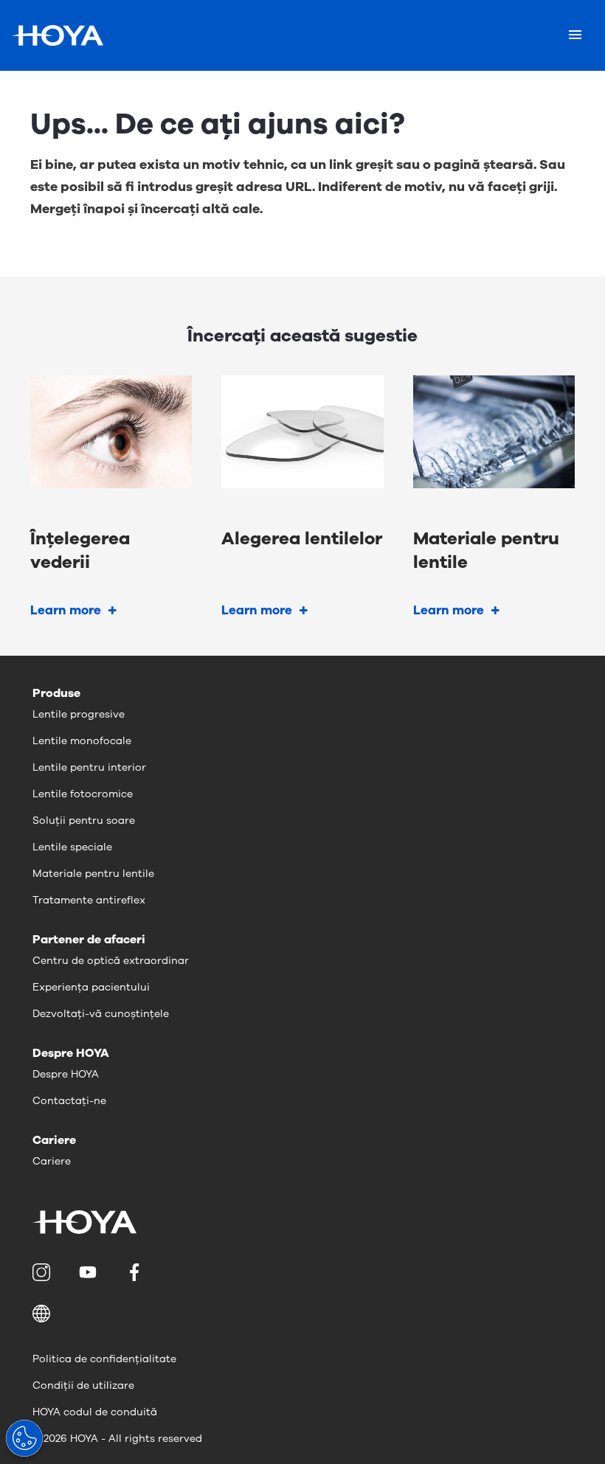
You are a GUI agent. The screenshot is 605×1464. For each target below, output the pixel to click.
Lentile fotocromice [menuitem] (82, 794)
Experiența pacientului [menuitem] (91, 987)
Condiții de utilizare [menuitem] (83, 1385)
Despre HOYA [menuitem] (65, 1074)
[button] (302, 1313)
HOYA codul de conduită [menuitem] (94, 1412)
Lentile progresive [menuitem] (78, 714)
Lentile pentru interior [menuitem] (89, 767)
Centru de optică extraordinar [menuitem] (110, 961)
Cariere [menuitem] (51, 1161)
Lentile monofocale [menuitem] (81, 741)
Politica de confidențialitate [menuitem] (104, 1359)
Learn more (65, 610)
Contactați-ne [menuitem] (69, 1101)
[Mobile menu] (575, 35)
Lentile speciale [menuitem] (72, 847)
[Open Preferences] (24, 1438)
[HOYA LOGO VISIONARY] (57, 35)
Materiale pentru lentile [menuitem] (93, 874)
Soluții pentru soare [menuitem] (83, 820)
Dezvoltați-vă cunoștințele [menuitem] (100, 1014)
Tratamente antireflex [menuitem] (88, 900)
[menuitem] (43, 1272)
